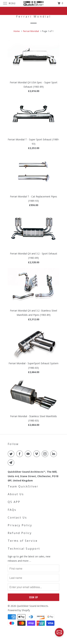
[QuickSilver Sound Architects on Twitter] (12, 453)
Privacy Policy (20, 525)
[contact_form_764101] (59, 632)
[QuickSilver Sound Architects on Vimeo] (37, 453)
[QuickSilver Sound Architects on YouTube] (29, 453)
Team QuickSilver (23, 486)
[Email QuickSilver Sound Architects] (12, 462)
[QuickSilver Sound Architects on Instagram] (46, 453)
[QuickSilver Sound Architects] (33, 3)
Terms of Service (23, 541)
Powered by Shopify (19, 610)
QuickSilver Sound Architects (32, 606)
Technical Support (24, 548)
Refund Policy (20, 533)
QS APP (14, 502)
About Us (16, 494)
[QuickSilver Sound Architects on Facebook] (20, 453)
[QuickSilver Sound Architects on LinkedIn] (54, 453)
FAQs (12, 510)
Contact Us (17, 517)
